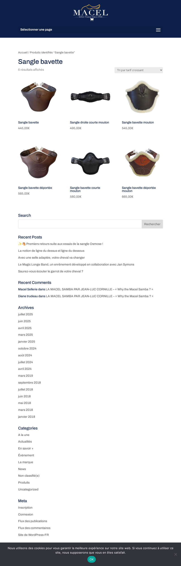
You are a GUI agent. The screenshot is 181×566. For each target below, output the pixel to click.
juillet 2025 (25, 314)
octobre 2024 (27, 348)
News (22, 469)
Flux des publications (32, 521)
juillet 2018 (25, 389)
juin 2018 (24, 396)
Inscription (25, 507)
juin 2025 (24, 321)
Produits (24, 482)
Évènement (26, 455)
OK (92, 559)
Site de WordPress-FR (33, 535)
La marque (25, 462)
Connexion (25, 514)
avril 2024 (25, 369)
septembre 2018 (29, 382)
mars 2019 (25, 375)
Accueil (23, 52)
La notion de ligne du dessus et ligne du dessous (51, 250)
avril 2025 (25, 328)
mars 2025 (25, 334)
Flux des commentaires (34, 528)
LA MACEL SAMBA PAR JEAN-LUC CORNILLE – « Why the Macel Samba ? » (99, 289)
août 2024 (25, 355)
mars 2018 (25, 410)
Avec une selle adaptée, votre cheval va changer (51, 257)
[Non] (175, 554)
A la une (23, 435)
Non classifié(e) (29, 475)
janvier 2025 (26, 341)
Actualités (25, 441)
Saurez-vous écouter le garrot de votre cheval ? (50, 271)
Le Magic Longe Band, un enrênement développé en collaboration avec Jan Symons (76, 264)
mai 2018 (24, 403)
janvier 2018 (26, 416)
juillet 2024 (25, 362)
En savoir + (26, 448)
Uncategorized (28, 489)
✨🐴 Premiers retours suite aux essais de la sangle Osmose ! (60, 244)
